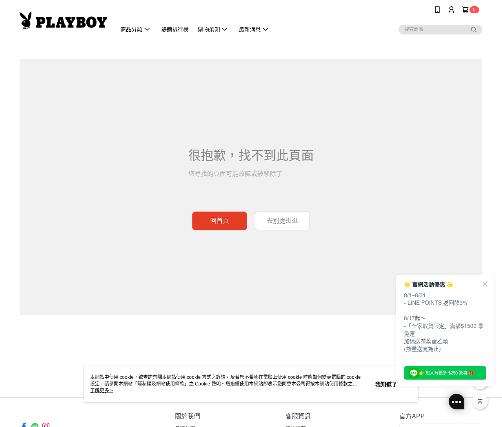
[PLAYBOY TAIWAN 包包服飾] (63, 20)
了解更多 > (101, 390)
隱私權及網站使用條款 (160, 384)
